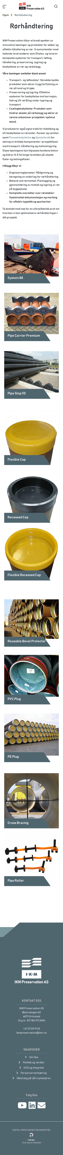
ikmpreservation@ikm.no (31, 1032)
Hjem (6, 15)
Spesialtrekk (43, 137)
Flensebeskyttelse (20, 137)
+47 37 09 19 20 (31, 1028)
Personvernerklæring (34, 1073)
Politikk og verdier (34, 1062)
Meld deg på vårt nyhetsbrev (34, 1078)
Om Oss (33, 1057)
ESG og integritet (34, 1067)
